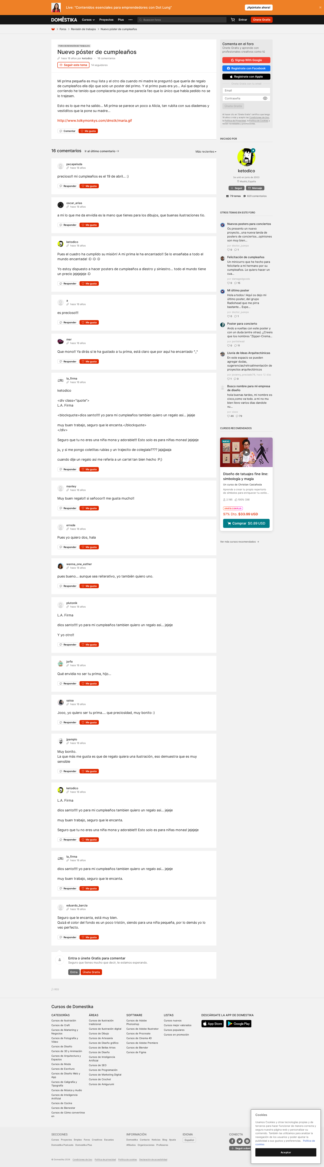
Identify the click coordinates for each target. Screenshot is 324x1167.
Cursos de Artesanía (101, 1038)
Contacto (145, 1139)
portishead (238, 341)
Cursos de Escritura (62, 1068)
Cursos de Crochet (100, 1079)
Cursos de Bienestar (63, 1107)
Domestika (132, 1139)
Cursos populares (174, 1029)
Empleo (78, 1139)
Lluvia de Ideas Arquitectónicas (248, 353)
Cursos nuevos (173, 1020)
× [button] (320, 7)
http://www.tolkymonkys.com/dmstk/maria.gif (94, 120)
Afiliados (131, 1145)
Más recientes (205, 151)
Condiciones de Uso (259, 117)
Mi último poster (238, 290)
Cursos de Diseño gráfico (103, 1042)
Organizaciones (146, 1145)
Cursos (55, 1139)
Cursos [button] (87, 19)
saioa (70, 700)
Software (134, 1015)
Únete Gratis (91, 972)
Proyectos (106, 19)
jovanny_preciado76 (243, 374)
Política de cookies (127, 1159)
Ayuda (172, 1139)
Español (189, 1139)
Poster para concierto (242, 323)
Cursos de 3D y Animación (66, 1051)
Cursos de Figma (136, 1052)
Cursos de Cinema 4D (139, 1038)
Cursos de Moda (61, 1064)
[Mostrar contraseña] (265, 98)
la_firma (71, 378)
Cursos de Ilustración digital (105, 1028)
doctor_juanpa (240, 245)
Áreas (93, 1015)
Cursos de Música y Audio (66, 1090)
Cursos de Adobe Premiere (142, 1042)
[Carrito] (233, 19)
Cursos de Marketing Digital (105, 1074)
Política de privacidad (105, 1159)
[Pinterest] (247, 1141)
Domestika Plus (83, 1145)
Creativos (97, 1139)
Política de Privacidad (235, 120)
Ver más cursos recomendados (239, 541)
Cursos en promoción (176, 1034)
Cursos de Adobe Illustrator (142, 1028)
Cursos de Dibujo (99, 1033)
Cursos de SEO (97, 1065)
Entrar (243, 19)
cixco (235, 411)
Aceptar (286, 1152)
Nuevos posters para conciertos (249, 224)
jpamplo (71, 739)
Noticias (156, 1139)
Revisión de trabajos (83, 29)
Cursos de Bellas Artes (102, 1047)
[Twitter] (240, 1141)
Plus (121, 19)
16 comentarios (106, 58)
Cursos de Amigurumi (101, 1084)
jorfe (69, 661)
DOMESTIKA (64, 19)
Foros (63, 29)
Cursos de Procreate (138, 1033)
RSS (56, 989)
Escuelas (109, 1139)
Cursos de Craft (60, 1025)
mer (69, 339)
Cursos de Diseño (61, 1046)
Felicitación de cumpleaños (245, 257)
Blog (164, 1139)
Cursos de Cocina (61, 1103)
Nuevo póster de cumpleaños (96, 51)
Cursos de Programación (103, 1069)
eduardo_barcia (77, 905)
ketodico (87, 58)
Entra (74, 972)
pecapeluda (74, 164)
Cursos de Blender (137, 1047)
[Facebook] (232, 1141)
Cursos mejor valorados (177, 1025)
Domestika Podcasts (62, 1145)
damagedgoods (241, 278)
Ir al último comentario (100, 151)
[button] (130, 19)
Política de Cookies (258, 120)
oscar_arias (74, 203)
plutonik (71, 603)
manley (71, 486)
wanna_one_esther (79, 564)
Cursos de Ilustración (63, 1020)
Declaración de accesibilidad (153, 1159)
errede (70, 525)
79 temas (235, 195)
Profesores (162, 1145)
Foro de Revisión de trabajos (74, 46)
